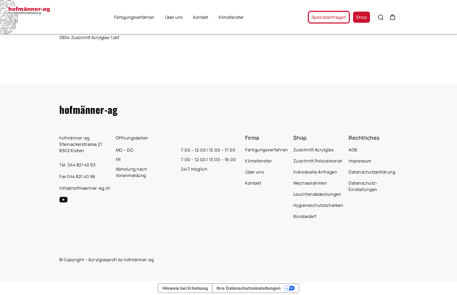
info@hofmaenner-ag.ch (85, 188)
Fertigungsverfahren (134, 17)
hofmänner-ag (88, 109)
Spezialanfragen (329, 17)
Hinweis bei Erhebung (185, 288)
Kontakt (200, 17)
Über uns (173, 17)
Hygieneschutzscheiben (318, 205)
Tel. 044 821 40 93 (77, 165)
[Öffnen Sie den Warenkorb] (392, 17)
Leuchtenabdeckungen (317, 194)
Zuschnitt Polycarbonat (317, 161)
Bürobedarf (305, 216)
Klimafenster (231, 17)
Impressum (360, 161)
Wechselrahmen (310, 183)
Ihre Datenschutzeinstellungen (249, 288)
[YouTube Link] (63, 199)
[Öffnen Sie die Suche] (380, 17)
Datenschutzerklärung (372, 172)
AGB (353, 150)
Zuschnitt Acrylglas (313, 150)
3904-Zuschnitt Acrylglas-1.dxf (89, 37)
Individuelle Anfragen (315, 172)
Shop (361, 17)
